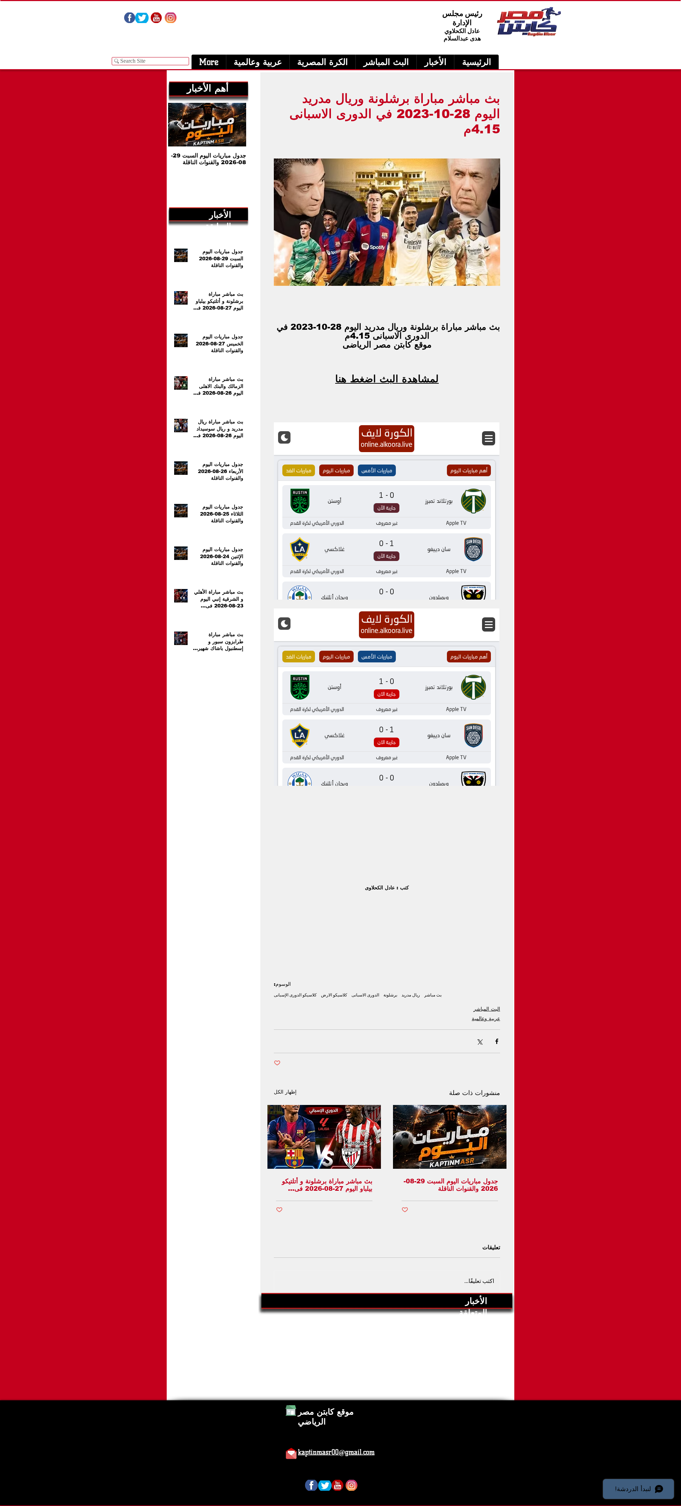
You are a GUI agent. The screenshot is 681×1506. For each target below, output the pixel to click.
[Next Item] (179, 124)
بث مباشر (433, 994)
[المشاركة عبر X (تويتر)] (479, 1041)
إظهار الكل (285, 1092)
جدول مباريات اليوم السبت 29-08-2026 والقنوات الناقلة (451, 1185)
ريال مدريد (411, 994)
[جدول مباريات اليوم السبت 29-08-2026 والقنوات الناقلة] (449, 1137)
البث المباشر (487, 1009)
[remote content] (387, 511)
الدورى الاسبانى (365, 994)
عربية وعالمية (486, 1018)
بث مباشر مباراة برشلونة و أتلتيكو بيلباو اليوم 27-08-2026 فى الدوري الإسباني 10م (327, 1185)
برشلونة (390, 994)
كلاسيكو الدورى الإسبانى (295, 994)
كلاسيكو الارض (334, 994)
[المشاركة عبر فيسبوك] (496, 1041)
